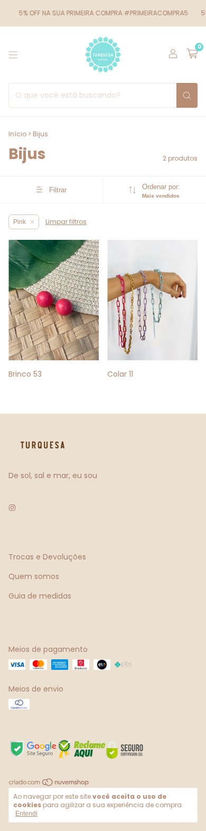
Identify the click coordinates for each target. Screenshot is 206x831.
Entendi (26, 813)
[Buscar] (187, 95)
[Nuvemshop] (49, 784)
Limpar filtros (66, 221)
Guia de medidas (39, 596)
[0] (192, 55)
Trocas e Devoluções (47, 557)
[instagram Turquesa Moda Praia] (12, 507)
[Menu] (13, 55)
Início (17, 133)
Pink (19, 222)
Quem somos (33, 576)
